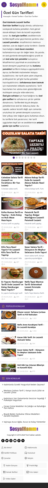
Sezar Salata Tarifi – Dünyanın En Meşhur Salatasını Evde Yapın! (36, 250)
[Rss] (23, 440)
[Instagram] (11, 440)
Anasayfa (6, 16)
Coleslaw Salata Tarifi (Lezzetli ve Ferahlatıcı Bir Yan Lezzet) (24, 151)
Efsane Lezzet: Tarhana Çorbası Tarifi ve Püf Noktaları (31, 313)
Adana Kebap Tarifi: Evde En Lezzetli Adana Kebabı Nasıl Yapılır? (34, 181)
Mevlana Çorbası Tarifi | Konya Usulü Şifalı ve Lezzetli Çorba (24, 391)
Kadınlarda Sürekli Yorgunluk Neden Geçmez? (24, 384)
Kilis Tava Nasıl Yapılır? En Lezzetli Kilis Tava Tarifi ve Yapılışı (10, 251)
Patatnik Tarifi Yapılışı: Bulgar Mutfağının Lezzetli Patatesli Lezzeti (34, 216)
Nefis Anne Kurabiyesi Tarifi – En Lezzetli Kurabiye (30, 325)
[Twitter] (7, 440)
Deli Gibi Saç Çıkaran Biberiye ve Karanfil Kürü (30, 366)
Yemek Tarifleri (17, 16)
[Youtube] (15, 440)
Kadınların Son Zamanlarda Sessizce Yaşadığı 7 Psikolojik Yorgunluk (25, 399)
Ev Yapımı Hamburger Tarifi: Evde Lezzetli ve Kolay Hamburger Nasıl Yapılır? (12, 285)
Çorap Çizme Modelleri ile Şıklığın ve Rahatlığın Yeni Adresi (25, 407)
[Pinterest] (19, 440)
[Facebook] (3, 440)
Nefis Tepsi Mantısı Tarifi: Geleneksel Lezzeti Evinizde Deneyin (34, 285)
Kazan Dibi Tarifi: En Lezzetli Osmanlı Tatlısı (30, 338)
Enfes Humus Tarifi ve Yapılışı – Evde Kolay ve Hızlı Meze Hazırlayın (12, 216)
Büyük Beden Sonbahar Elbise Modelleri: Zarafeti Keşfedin (22, 415)
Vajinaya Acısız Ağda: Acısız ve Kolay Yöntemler (25, 422)
